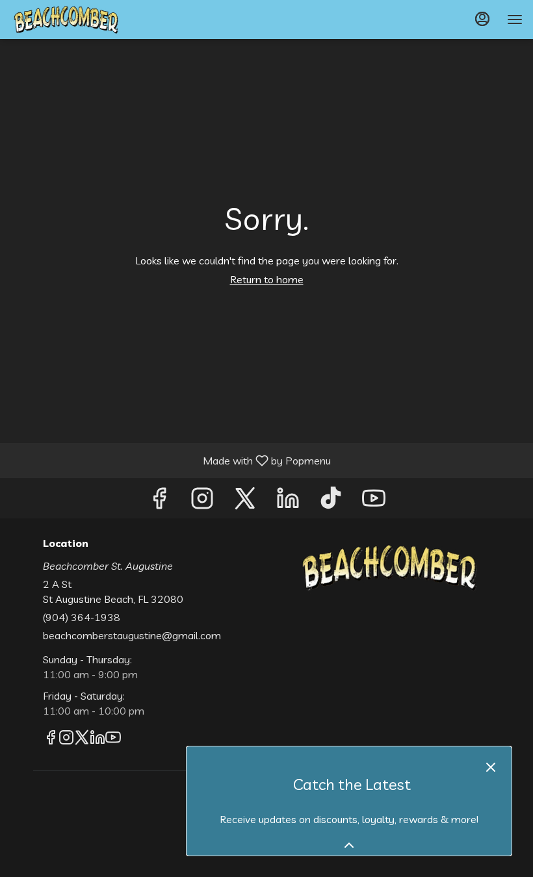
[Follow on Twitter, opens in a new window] (245, 501)
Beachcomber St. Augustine (388, 567)
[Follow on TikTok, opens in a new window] (331, 501)
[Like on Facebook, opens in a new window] (159, 501)
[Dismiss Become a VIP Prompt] (490, 767)
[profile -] (482, 19)
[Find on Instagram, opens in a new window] (202, 501)
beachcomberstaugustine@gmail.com (132, 635)
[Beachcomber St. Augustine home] (68, 19)
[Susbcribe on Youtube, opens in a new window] (373, 501)
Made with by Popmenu (170, 459)
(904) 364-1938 (81, 617)
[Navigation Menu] (514, 19)
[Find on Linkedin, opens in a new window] (288, 501)
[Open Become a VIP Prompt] (349, 845)
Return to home (267, 279)
